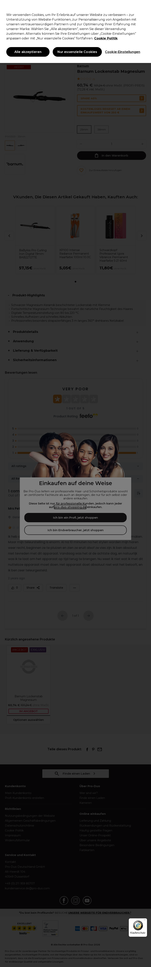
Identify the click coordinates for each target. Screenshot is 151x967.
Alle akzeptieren (28, 52)
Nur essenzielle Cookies (77, 52)
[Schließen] (144, 6)
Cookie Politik (106, 38)
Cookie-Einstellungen (121, 52)
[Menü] (144, 920)
